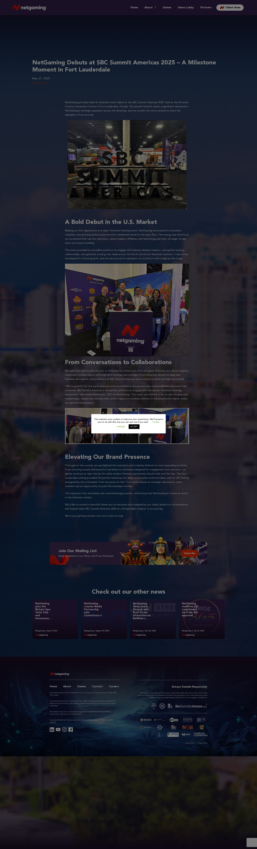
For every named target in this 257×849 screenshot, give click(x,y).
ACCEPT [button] (134, 427)
